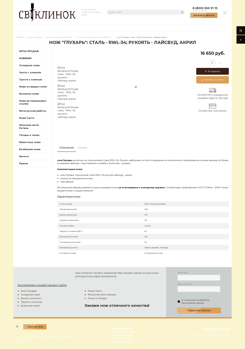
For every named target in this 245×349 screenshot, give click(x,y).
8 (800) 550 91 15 (205, 8)
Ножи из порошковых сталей (32, 102)
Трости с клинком (31, 302)
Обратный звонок (199, 310)
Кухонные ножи (29, 93)
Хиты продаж (29, 291)
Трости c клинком (30, 79)
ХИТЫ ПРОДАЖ (29, 51)
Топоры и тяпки (29, 135)
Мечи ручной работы (32, 111)
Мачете (24, 156)
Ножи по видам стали (33, 86)
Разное (23, 163)
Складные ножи (29, 65)
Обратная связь (35, 326)
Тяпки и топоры (97, 298)
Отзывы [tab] (82, 147)
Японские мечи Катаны (29, 126)
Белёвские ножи (29, 149)
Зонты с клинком (30, 72)
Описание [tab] (66, 147)
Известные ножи (30, 142)
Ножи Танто (26, 118)
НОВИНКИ (25, 58)
